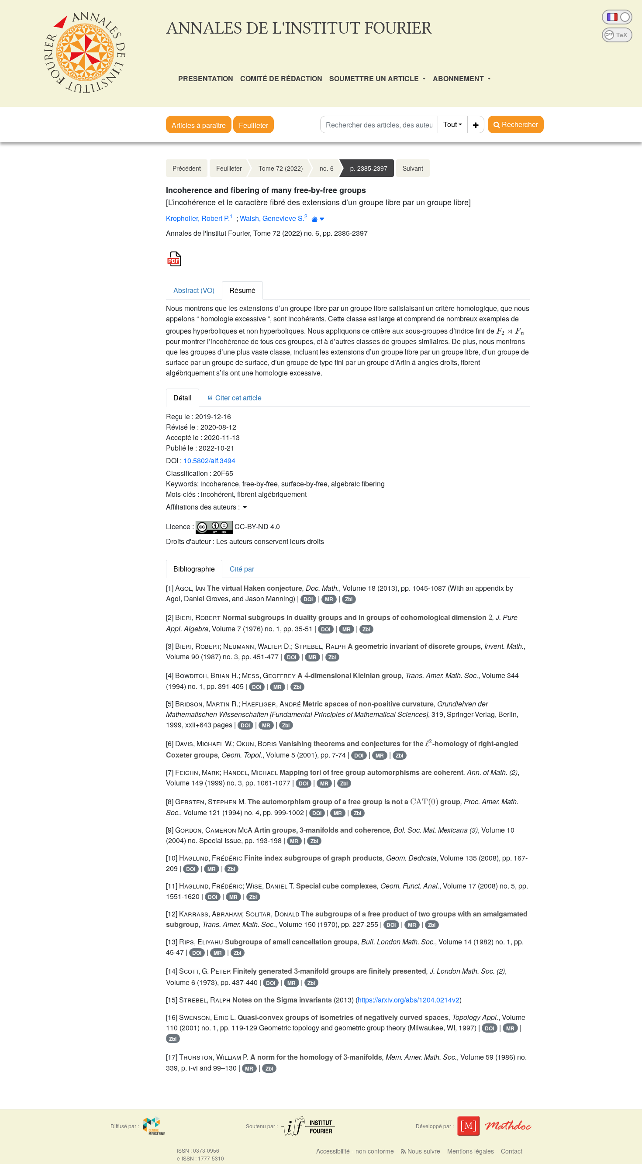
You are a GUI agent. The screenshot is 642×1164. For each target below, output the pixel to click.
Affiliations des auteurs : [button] (204, 507)
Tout (450, 124)
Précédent (187, 168)
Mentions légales (470, 1151)
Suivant (413, 168)
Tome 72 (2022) (281, 168)
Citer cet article (238, 398)
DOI (308, 599)
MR (329, 599)
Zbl (348, 599)
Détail (182, 398)
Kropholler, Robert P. (198, 218)
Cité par (242, 569)
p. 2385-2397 (368, 168)
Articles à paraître (199, 125)
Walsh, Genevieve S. (272, 218)
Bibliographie (194, 569)
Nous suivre (423, 1151)
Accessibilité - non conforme (355, 1151)
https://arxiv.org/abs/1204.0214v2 (408, 1000)
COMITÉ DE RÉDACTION (281, 78)
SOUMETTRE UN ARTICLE (375, 78)
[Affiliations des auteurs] (318, 219)
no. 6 (327, 168)
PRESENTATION (205, 78)
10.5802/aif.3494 (209, 460)
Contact (511, 1151)
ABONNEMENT (459, 78)
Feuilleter (253, 125)
